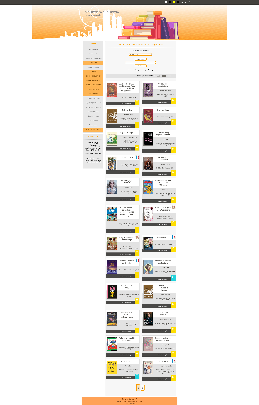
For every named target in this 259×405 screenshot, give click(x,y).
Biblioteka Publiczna (102, 12)
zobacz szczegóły (125, 103)
